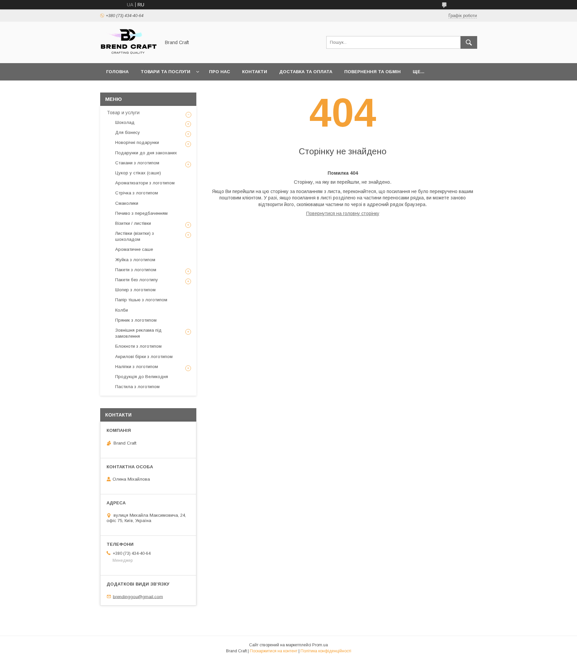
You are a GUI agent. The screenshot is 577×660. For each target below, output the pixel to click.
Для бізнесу (127, 132)
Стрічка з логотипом (136, 192)
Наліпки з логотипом (136, 366)
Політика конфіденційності (326, 651)
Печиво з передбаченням (141, 213)
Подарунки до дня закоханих (146, 152)
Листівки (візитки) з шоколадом (134, 236)
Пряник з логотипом (136, 320)
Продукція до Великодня (141, 376)
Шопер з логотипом (135, 289)
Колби (121, 310)
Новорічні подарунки (137, 142)
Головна (117, 71)
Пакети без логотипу (136, 279)
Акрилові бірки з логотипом (144, 356)
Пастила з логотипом (137, 386)
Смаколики (126, 203)
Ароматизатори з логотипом (145, 182)
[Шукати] (468, 42)
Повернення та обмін (372, 71)
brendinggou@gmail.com (138, 596)
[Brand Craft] (128, 54)
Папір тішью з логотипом (141, 299)
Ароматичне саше (134, 249)
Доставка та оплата (305, 71)
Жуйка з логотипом (135, 259)
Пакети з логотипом (135, 269)
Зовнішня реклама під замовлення (138, 333)
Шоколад (125, 122)
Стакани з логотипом (137, 162)
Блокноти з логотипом (138, 346)
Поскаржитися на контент (274, 651)
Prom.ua (320, 645)
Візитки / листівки (133, 223)
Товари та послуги (165, 71)
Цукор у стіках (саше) (138, 172)
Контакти (254, 71)
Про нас (219, 71)
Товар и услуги (123, 112)
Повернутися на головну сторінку (342, 213)
